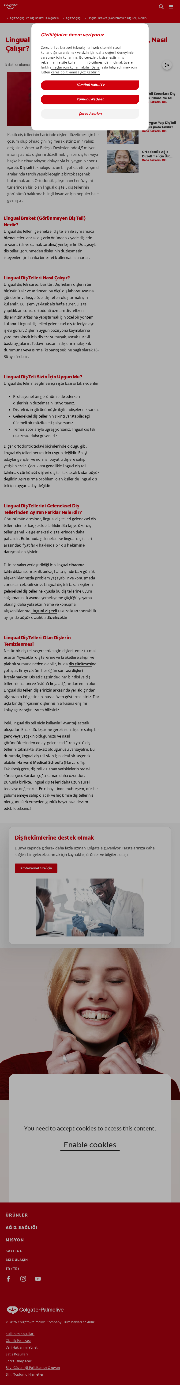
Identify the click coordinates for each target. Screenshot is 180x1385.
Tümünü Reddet (90, 99)
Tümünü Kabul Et (90, 85)
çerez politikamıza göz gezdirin (75, 72)
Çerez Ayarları (90, 114)
